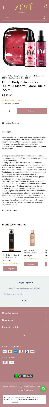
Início (4, 76)
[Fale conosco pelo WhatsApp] (43, 389)
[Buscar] (44, 17)
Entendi (15, 402)
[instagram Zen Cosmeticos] (24, 335)
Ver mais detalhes (11, 103)
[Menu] (4, 7)
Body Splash (19, 76)
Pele (10, 76)
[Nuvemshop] (24, 390)
